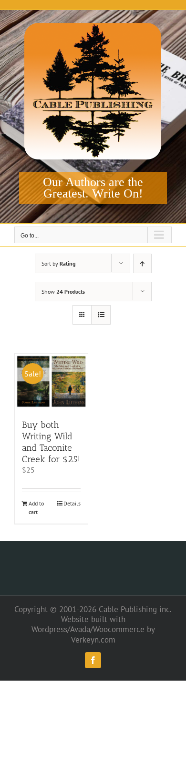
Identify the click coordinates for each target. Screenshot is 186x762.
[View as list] (101, 315)
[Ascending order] (142, 263)
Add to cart (36, 507)
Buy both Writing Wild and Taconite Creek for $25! (50, 442)
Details (72, 503)
